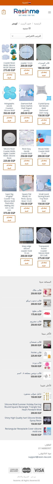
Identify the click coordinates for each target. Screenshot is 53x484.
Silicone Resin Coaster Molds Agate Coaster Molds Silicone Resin (9, 153)
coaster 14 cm (26, 63)
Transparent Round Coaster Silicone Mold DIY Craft (43, 250)
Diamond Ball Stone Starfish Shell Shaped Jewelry (26, 107)
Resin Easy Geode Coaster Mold (26, 151)
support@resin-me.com (39, 457)
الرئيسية (37, 23)
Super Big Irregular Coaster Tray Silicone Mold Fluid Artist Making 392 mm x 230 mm (9, 202)
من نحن (33, 477)
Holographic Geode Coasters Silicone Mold (9, 107)
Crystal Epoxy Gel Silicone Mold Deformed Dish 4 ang (43, 108)
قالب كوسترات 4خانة (43, 64)
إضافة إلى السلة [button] (44, 73)
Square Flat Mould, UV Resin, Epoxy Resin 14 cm (26, 197)
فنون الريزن (26, 23)
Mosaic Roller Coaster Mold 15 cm (43, 151)
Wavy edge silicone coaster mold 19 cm (26, 249)
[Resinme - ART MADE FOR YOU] (26, 12)
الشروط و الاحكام (23, 477)
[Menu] (49, 12)
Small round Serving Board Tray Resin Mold (44, 197)
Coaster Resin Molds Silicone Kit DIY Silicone (9, 65)
